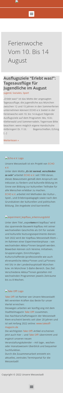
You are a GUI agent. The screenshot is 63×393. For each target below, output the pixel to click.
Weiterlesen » (11, 140)
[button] (31, 14)
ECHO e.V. (29, 175)
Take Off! (10, 296)
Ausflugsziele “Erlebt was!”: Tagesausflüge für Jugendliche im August (30, 83)
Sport (26, 92)
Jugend (7, 92)
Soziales (17, 92)
